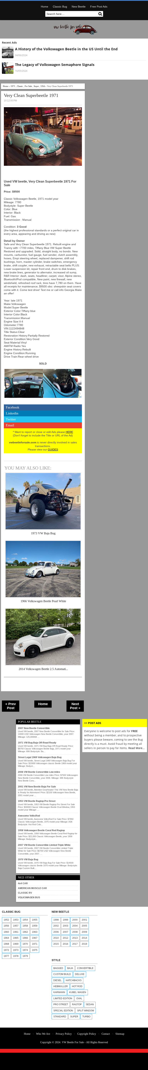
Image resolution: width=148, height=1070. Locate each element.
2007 (65, 932)
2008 (75, 932)
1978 (15, 956)
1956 (6, 925)
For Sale (28, 86)
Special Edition (63, 1010)
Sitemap (119, 1033)
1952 (6, 919)
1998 (56, 919)
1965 (15, 938)
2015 (56, 944)
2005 (84, 925)
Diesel (57, 980)
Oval (79, 998)
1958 (25, 925)
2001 (84, 919)
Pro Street (60, 1004)
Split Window (85, 1010)
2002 (56, 925)
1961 (15, 932)
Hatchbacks (74, 980)
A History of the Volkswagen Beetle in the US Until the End (66, 49)
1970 (25, 944)
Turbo (86, 1016)
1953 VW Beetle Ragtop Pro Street (37, 801)
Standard (59, 1016)
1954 (25, 919)
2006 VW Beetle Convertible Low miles (39, 772)
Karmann (59, 992)
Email (10, 425)
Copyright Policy (86, 1033)
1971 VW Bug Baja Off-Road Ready (37, 742)
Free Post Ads (98, 6)
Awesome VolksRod (29, 815)
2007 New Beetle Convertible (34, 728)
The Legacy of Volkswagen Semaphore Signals (54, 64)
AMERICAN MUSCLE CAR (32, 888)
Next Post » (75, 706)
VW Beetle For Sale (73, 1042)
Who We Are (43, 1033)
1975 (34, 950)
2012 (65, 938)
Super (36, 86)
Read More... (136, 748)
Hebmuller (60, 986)
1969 (15, 944)
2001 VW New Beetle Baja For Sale (37, 786)
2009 (84, 932)
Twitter (11, 419)
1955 (34, 919)
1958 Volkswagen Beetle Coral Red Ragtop (41, 830)
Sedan (90, 1004)
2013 (75, 938)
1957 (15, 925)
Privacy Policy (64, 1033)
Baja (70, 968)
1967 (34, 938)
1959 (34, 925)
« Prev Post (10, 706)
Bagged (58, 968)
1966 (25, 938)
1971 (13, 86)
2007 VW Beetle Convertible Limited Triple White (44, 845)
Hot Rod (77, 986)
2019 (84, 944)
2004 (75, 925)
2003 (65, 925)
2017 (75, 944)
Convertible (85, 968)
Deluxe (79, 974)
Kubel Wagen (77, 992)
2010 (56, 938)
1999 (65, 919)
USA (43, 86)
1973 (15, 950)
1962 (25, 932)
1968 (6, 944)
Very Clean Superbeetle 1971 (31, 95)
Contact (106, 1033)
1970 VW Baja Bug (28, 859)
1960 (6, 932)
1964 (6, 938)
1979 (25, 956)
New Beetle (79, 6)
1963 (34, 932)
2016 (65, 944)
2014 (84, 938)
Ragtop (77, 1004)
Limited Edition (62, 998)
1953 (15, 919)
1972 (6, 950)
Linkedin (12, 413)
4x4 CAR (23, 883)
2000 (75, 919)
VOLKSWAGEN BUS (29, 897)
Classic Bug (60, 6)
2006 (56, 932)
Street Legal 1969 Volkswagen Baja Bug (39, 757)
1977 (6, 956)
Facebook (12, 407)
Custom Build (62, 974)
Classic (20, 86)
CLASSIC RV (25, 893)
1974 (25, 950)
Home (44, 6)
